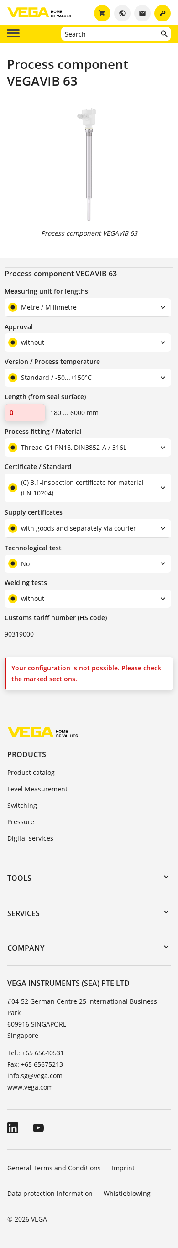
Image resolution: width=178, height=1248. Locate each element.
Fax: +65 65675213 (35, 1064)
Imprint (123, 1168)
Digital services (30, 838)
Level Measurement (37, 789)
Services (23, 913)
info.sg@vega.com (35, 1075)
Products (26, 754)
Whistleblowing (127, 1193)
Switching (22, 805)
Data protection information (50, 1193)
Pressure (20, 821)
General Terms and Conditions (54, 1168)
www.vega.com (30, 1087)
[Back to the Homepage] (42, 731)
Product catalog (31, 772)
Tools (19, 878)
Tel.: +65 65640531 (35, 1052)
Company (25, 948)
